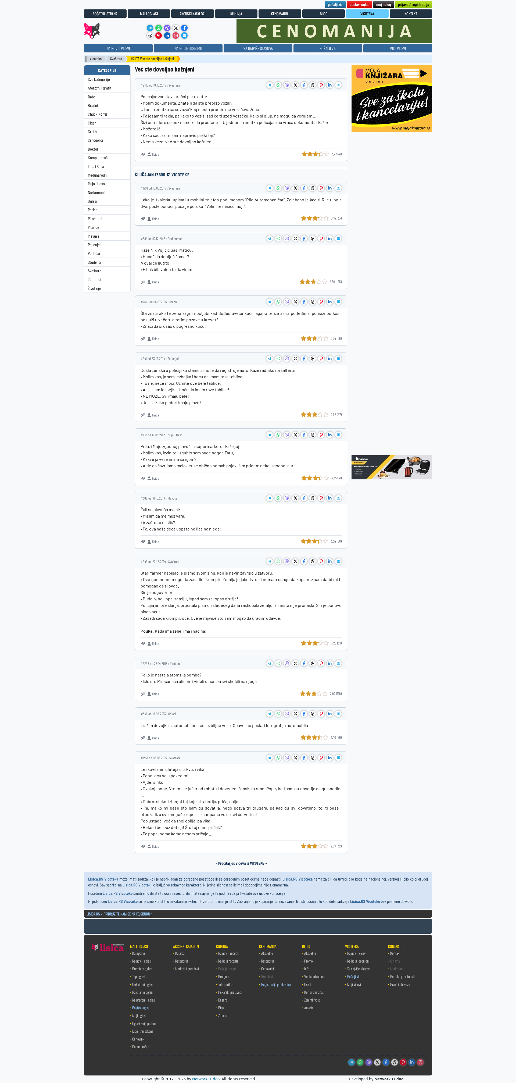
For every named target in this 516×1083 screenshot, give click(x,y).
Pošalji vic (353, 976)
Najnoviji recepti (228, 953)
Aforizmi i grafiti (100, 88)
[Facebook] (184, 28)
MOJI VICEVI (398, 48)
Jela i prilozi (226, 984)
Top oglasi (138, 976)
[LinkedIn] (167, 35)
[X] (176, 28)
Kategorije (139, 953)
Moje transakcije (142, 1031)
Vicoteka (96, 58)
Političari (94, 253)
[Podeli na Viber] (287, 85)
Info (306, 968)
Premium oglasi (142, 968)
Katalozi (180, 953)
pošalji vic (335, 4)
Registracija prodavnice (276, 984)
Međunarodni (98, 175)
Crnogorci (95, 140)
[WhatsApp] (158, 28)
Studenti (94, 262)
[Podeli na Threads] (312, 85)
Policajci (94, 245)
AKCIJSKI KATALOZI (192, 13)
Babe (92, 97)
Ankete (309, 1007)
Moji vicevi (354, 984)
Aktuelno (267, 953)
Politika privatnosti (402, 976)
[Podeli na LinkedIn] (330, 85)
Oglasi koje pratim (144, 1023)
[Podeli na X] (295, 85)
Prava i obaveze (400, 984)
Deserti (223, 1000)
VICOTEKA (367, 13)
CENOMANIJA (280, 13)
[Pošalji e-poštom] (184, 35)
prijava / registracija (413, 4)
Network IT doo (206, 1078)
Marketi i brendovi (187, 968)
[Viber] (167, 28)
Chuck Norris (98, 114)
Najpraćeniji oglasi (144, 1000)
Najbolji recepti (228, 961)
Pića (221, 1007)
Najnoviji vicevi (356, 953)
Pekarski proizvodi (230, 992)
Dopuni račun (140, 1046)
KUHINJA (236, 13)
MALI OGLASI (149, 13)
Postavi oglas (140, 1007)
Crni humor (96, 131)
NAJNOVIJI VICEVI (118, 48)
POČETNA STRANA (105, 13)
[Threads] (150, 35)
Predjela (223, 976)
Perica (93, 210)
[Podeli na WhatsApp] (278, 85)
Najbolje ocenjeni (358, 961)
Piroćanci (95, 218)
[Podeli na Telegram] (269, 85)
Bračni (93, 105)
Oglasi (92, 201)
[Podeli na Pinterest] (321, 85)
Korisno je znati (314, 992)
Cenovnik (138, 1039)
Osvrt (307, 984)
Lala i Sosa (96, 166)
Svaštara (116, 58)
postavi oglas (359, 4)
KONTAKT (410, 13)
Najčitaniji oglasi (142, 992)
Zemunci (94, 279)
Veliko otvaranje (314, 976)
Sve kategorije (99, 79)
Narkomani (96, 192)
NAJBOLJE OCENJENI (188, 48)
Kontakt (395, 953)
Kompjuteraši (98, 157)
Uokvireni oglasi (142, 984)
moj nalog (383, 4)
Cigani (92, 123)
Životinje (94, 288)
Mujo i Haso (96, 183)
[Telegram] (150, 28)
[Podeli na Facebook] (304, 85)
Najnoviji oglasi (142, 961)
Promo (308, 961)
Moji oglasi (139, 1015)
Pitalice (93, 227)
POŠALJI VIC (328, 48)
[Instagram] (176, 35)
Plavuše (93, 236)
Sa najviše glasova (358, 968)
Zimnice (223, 1015)
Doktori (93, 149)
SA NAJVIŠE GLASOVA (258, 48)
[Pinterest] (158, 35)
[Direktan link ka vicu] (143, 154)
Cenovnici (267, 968)
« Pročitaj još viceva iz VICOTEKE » (241, 863)
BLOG (323, 13)
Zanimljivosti (312, 1000)
